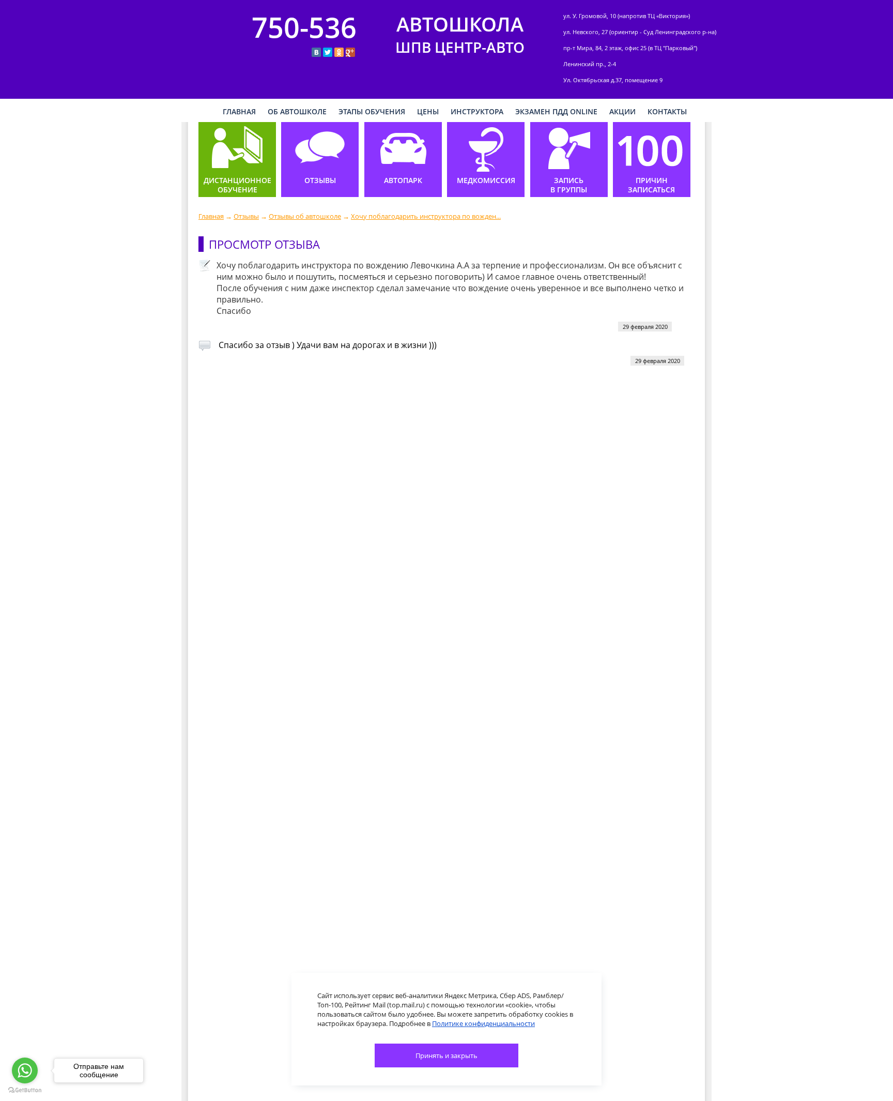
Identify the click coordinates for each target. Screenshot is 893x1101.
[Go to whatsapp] (25, 1070)
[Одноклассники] (339, 52)
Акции (622, 111)
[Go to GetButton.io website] (24, 1090)
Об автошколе (297, 111)
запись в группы (568, 185)
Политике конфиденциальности (483, 1023)
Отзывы (246, 216)
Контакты (667, 111)
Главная (211, 216)
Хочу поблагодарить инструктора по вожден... (426, 216)
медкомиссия (486, 180)
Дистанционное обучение (237, 185)
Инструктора (477, 111)
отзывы (320, 180)
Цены (428, 111)
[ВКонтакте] (316, 52)
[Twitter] (327, 52)
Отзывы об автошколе (305, 216)
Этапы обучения (371, 111)
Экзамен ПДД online (556, 111)
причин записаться (651, 185)
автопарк (403, 180)
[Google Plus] (350, 52)
